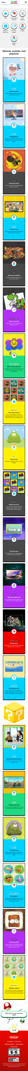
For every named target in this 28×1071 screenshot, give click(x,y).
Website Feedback (9, 1044)
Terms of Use (14, 1046)
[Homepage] (14, 2)
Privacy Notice (19, 1044)
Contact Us (18, 1041)
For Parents (10, 1041)
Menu (3, 2)
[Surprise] (14, 712)
